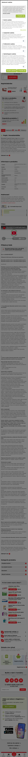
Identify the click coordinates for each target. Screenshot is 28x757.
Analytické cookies (8, 32)
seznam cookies (6, 13)
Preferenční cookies (9, 44)
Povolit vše (21, 16)
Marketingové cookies (9, 54)
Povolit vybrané (11, 70)
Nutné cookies (7, 20)
